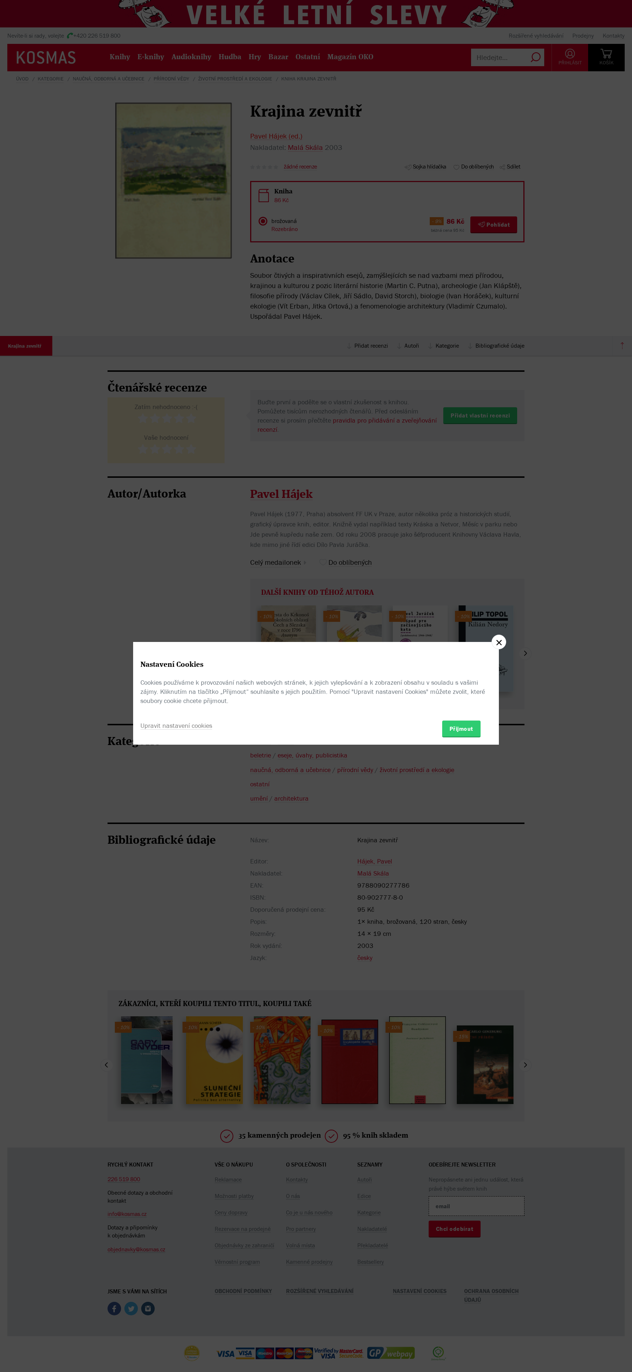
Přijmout (461, 728)
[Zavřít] (499, 642)
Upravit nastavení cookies (176, 725)
